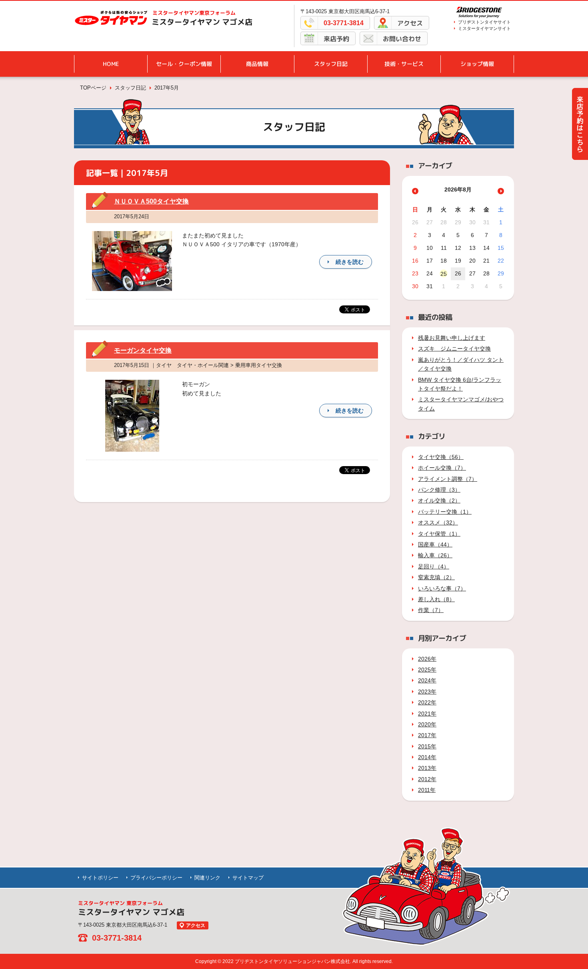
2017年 (427, 735)
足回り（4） (433, 566)
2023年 (427, 691)
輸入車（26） (435, 555)
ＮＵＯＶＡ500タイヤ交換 (151, 201)
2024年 (427, 680)
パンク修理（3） (439, 489)
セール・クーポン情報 (184, 64)
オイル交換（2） (439, 500)
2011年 (427, 790)
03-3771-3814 (344, 23)
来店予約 (336, 38)
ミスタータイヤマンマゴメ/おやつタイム (461, 403)
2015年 (427, 746)
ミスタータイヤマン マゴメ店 (202, 22)
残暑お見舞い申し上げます (451, 338)
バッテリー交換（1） (445, 511)
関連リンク (207, 878)
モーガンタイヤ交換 (143, 350)
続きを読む (350, 262)
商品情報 (257, 64)
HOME (111, 64)
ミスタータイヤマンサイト (484, 28)
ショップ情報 (477, 64)
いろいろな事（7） (442, 588)
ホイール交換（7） (442, 468)
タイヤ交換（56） (441, 457)
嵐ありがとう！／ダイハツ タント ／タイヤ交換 (461, 364)
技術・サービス (404, 64)
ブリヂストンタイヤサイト (484, 22)
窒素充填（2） (436, 577)
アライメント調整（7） (447, 479)
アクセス (410, 23)
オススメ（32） (438, 522)
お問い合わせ (402, 38)
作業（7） (431, 610)
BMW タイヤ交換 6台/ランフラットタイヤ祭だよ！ (459, 384)
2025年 (427, 669)
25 (443, 274)
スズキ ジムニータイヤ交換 (454, 348)
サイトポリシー (100, 878)
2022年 (427, 702)
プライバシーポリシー (156, 878)
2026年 (427, 659)
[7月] (415, 191)
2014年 (427, 757)
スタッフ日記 (331, 64)
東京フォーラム (194, 12)
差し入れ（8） (436, 599)
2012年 (427, 779)
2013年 (427, 768)
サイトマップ (248, 878)
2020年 (427, 724)
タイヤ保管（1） (439, 533)
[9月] (501, 191)
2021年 (427, 713)
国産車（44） (435, 544)
